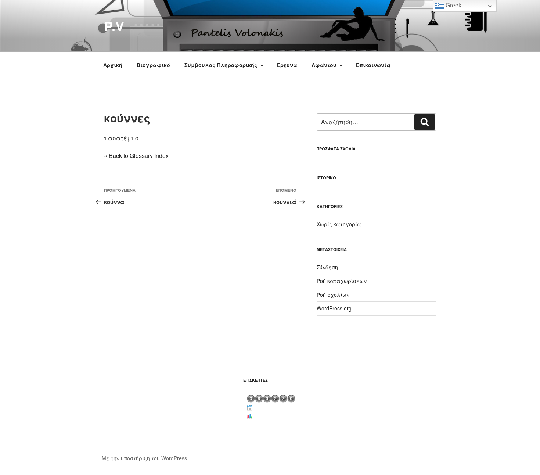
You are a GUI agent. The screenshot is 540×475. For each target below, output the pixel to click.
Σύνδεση (327, 267)
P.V (114, 25)
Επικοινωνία (373, 65)
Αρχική (112, 65)
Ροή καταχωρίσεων (342, 280)
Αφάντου (324, 65)
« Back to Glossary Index (136, 155)
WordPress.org (334, 308)
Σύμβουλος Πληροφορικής (221, 65)
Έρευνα (287, 65)
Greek (452, 5)
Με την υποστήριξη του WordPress (144, 458)
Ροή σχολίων (333, 294)
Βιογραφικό (153, 65)
